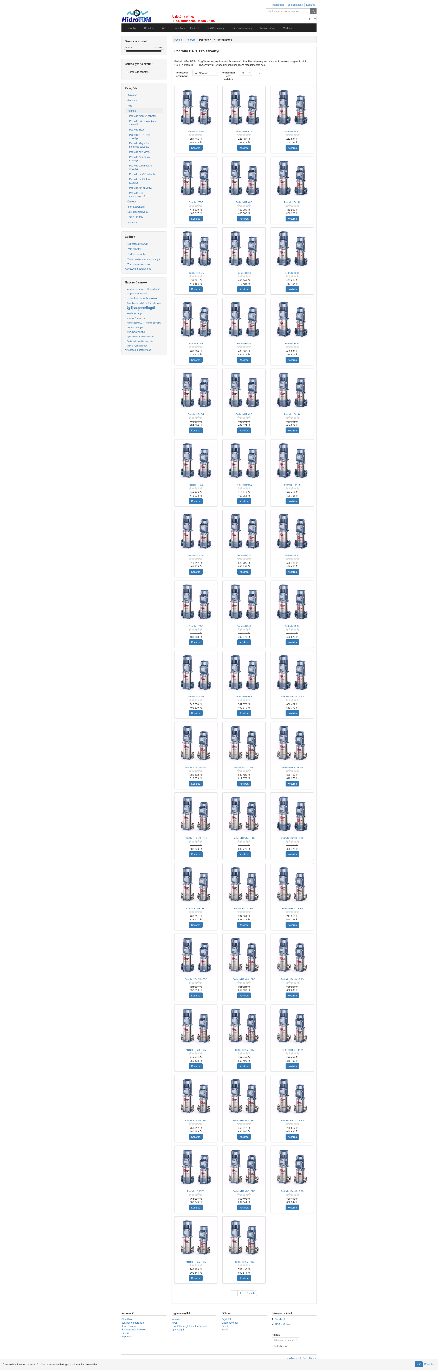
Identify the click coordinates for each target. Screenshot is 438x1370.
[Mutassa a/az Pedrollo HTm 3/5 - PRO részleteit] (292, 814)
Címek (225, 1326)
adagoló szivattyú (135, 288)
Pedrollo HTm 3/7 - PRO (292, 1120)
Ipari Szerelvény (136, 206)
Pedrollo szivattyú (139, 71)
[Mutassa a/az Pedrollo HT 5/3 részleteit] (196, 319)
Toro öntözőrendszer (138, 264)
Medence (132, 222)
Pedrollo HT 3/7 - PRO (244, 1261)
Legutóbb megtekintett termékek (189, 1326)
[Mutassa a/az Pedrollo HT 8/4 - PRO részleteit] (196, 1026)
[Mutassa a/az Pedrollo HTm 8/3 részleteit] (244, 178)
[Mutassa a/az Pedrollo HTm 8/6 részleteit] (196, 672)
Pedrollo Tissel (137, 129)
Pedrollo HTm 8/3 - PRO (244, 837)
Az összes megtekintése (138, 268)
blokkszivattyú (153, 289)
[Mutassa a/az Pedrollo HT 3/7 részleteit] (244, 531)
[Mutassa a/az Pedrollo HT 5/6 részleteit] (244, 602)
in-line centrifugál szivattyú (141, 308)
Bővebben (429, 1364)
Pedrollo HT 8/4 (292, 343)
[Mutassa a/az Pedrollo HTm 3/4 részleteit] (244, 107)
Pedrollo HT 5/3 (196, 343)
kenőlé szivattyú (134, 313)
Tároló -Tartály (135, 217)
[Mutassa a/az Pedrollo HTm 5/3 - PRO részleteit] (196, 814)
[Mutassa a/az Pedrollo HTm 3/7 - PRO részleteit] (292, 1096)
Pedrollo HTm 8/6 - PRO (244, 1190)
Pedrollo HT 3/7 (244, 555)
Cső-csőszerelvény (137, 211)
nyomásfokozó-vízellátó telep (140, 336)
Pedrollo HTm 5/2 (196, 131)
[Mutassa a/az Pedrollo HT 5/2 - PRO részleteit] (292, 743)
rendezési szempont (182, 74)
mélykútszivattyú (134, 322)
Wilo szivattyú (134, 249)
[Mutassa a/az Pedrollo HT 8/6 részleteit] (292, 602)
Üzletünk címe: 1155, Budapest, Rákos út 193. (194, 18)
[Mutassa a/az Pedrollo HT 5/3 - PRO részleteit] (196, 885)
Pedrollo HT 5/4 (244, 343)
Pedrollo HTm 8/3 (244, 202)
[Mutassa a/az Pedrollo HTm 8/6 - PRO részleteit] (244, 1167)
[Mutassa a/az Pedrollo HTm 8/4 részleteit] (196, 390)
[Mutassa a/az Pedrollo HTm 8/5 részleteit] (244, 461)
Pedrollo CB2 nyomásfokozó (137, 194)
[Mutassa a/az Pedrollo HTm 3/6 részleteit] (244, 390)
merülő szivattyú (153, 322)
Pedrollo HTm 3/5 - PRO (292, 837)
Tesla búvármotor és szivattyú (143, 259)
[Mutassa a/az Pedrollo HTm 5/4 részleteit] (292, 390)
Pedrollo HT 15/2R (195, 1190)
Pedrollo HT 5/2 (196, 202)
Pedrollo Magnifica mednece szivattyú (139, 144)
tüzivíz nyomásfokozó (137, 345)
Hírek (174, 1322)
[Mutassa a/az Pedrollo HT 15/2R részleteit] (196, 1167)
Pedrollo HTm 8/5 (244, 484)
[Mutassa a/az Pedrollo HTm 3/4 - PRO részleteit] (292, 672)
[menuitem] (132, 28)
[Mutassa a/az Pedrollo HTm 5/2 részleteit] (196, 107)
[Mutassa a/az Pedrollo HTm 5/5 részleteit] (292, 461)
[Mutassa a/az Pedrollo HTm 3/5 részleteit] (196, 249)
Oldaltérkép (127, 1319)
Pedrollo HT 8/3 (292, 272)
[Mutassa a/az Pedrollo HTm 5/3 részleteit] (292, 178)
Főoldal (178, 39)
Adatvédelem (128, 1326)
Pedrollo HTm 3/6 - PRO (196, 979)
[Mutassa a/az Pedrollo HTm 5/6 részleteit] (244, 672)
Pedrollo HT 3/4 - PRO (244, 767)
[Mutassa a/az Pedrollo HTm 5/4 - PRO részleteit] (292, 955)
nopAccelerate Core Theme (302, 1358)
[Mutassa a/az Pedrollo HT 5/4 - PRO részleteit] (292, 1026)
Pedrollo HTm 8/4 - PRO (244, 979)
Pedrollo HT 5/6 (244, 625)
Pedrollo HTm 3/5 (196, 272)
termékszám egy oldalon (228, 76)
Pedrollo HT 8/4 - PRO (195, 1049)
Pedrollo (131, 110)
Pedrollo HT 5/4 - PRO (292, 1049)
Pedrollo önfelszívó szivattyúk (139, 158)
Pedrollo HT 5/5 (196, 625)
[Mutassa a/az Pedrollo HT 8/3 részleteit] (292, 249)
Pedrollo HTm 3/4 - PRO (292, 696)
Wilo (129, 105)
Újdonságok (178, 1329)
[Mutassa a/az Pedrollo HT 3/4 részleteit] (292, 107)
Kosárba (195, 148)
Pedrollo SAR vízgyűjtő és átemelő (143, 122)
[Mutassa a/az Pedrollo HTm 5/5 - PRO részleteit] (196, 1096)
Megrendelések (230, 1322)
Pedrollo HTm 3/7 (196, 555)
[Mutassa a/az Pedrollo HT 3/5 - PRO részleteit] (244, 885)
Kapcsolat (126, 1336)
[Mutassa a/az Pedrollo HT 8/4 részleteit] (292, 319)
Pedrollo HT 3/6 (196, 484)
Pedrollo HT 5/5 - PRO (195, 1261)
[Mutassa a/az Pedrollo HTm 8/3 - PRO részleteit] (244, 814)
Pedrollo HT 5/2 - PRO (292, 767)
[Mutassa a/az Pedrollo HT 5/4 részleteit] (244, 319)
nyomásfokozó (136, 332)
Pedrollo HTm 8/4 (196, 414)
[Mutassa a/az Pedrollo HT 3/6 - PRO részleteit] (244, 1026)
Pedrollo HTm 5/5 (292, 484)
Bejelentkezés (295, 4)
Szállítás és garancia (132, 1322)
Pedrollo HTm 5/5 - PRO (196, 1120)
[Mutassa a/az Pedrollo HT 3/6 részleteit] (196, 461)
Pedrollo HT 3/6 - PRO (244, 1049)
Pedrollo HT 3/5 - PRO (244, 908)
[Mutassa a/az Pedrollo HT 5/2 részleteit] (196, 178)
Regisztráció (277, 4)
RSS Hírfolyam (283, 1324)
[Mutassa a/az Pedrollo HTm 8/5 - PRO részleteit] (244, 1096)
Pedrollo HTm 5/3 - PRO (196, 837)
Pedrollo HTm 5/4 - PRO (292, 979)
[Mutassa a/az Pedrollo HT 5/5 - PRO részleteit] (196, 1238)
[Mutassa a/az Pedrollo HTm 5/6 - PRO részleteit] (292, 1167)
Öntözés (132, 201)
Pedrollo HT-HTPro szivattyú (139, 136)
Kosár (225, 1329)
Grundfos (132, 100)
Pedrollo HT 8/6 (292, 625)
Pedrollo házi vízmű (139, 151)
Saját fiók (226, 1319)
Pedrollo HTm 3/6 (244, 414)
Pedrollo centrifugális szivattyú (140, 167)
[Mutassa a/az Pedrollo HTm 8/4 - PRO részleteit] (244, 955)
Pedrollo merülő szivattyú (142, 174)
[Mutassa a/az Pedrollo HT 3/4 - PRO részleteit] (244, 743)
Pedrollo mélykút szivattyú (143, 115)
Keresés (176, 1319)
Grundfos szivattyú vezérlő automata (144, 302)
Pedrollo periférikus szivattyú (139, 180)
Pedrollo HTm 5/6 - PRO (292, 1190)
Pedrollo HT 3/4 (292, 131)
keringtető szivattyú (136, 318)
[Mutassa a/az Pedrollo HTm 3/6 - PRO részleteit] (196, 955)
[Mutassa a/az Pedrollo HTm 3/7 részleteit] (196, 531)
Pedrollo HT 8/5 (292, 555)
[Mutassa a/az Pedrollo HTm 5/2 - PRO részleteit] (196, 743)
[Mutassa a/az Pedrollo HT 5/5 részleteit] (196, 602)
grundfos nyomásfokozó (142, 298)
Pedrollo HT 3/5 (244, 272)
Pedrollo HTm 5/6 (244, 696)
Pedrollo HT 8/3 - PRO (292, 908)
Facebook (280, 1319)
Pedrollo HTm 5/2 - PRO (196, 767)
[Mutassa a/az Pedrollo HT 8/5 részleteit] (292, 531)
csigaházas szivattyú (137, 293)
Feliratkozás (280, 1346)
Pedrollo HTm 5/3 (292, 202)
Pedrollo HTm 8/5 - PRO (244, 1120)
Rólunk (125, 1333)
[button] (132, 28)
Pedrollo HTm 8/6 (196, 696)
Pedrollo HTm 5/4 (292, 414)
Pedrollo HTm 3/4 (244, 131)
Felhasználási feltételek (134, 1329)
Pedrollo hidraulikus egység (140, 341)
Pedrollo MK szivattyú (140, 187)
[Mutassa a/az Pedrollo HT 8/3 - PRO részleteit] (292, 885)
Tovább (251, 1293)
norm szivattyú (135, 327)
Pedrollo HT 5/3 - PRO (195, 908)
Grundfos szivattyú (137, 243)
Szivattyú (132, 95)
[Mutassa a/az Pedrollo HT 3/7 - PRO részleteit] (244, 1238)
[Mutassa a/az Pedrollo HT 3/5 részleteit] (244, 249)
